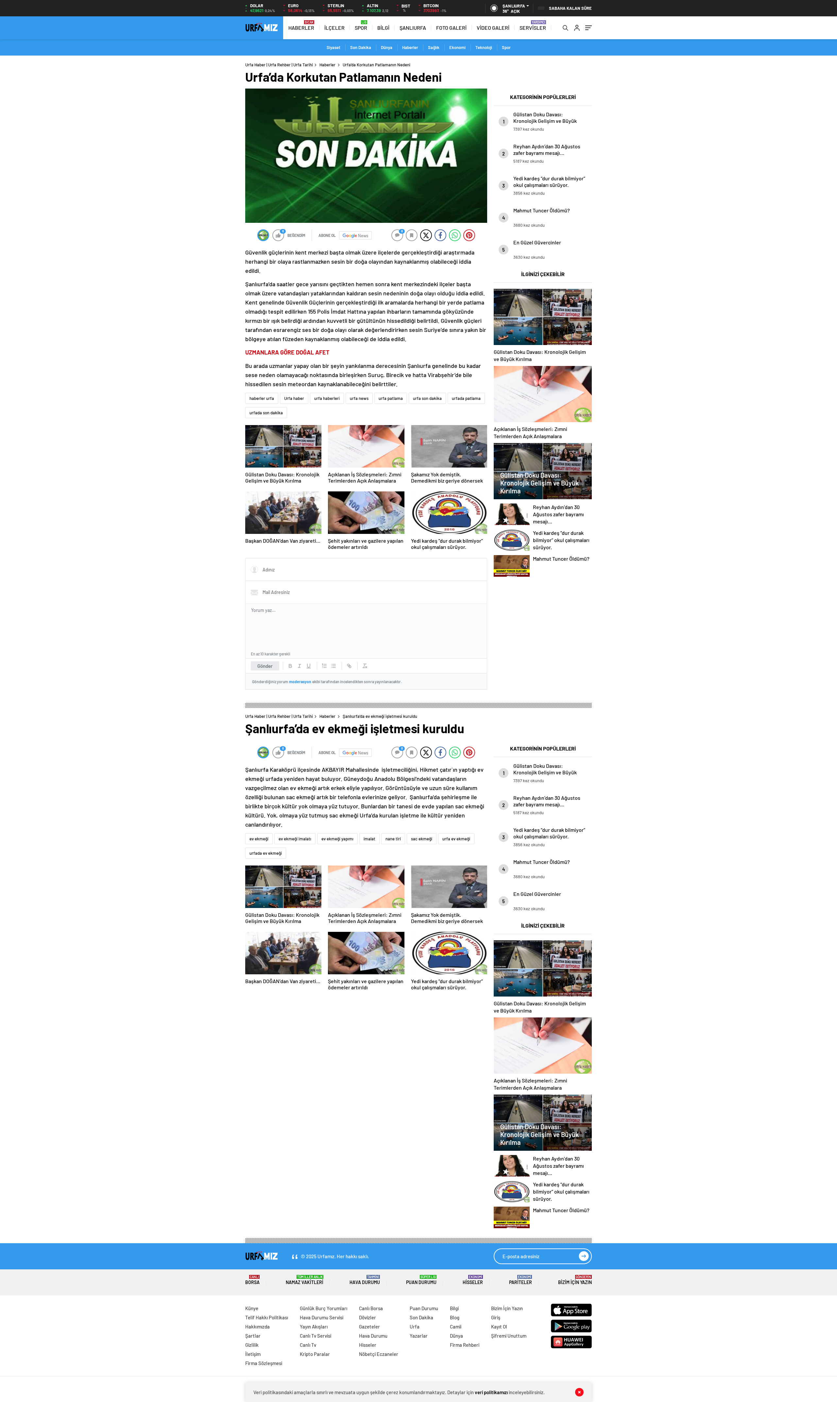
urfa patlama (391, 398)
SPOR (361, 28)
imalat (369, 838)
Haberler (410, 47)
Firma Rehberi (464, 1345)
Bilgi (454, 1308)
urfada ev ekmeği (265, 853)
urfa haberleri (327, 398)
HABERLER (301, 28)
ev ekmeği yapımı (337, 838)
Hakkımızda (257, 1326)
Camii (455, 1326)
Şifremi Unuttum (508, 1336)
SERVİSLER (533, 28)
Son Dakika (360, 47)
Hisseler (473, 1280)
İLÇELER (334, 28)
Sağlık (433, 47)
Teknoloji (483, 47)
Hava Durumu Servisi (321, 1317)
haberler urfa (261, 398)
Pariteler (520, 1280)
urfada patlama (466, 398)
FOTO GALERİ (451, 28)
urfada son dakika (266, 412)
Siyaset (333, 47)
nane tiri (393, 838)
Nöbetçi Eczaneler (378, 1354)
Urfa (414, 1326)
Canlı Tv (308, 1345)
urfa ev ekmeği (456, 838)
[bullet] (333, 666)
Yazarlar (419, 1336)
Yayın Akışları (314, 1326)
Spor (506, 47)
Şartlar (253, 1336)
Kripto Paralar (315, 1354)
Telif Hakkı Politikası (266, 1317)
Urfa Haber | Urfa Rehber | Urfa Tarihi (279, 64)
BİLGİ (383, 28)
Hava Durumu (365, 1280)
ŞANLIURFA (413, 28)
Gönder (265, 666)
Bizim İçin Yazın (575, 1280)
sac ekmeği (421, 838)
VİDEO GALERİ (493, 28)
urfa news (359, 398)
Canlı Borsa (371, 1308)
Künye (251, 1308)
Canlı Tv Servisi (315, 1336)
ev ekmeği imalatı (295, 838)
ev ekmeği (258, 838)
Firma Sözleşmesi (263, 1363)
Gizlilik (252, 1345)
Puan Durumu (421, 1280)
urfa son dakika (427, 398)
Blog (454, 1317)
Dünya (386, 47)
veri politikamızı (492, 1392)
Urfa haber (294, 398)
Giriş (495, 1317)
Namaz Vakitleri (304, 1280)
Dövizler (367, 1317)
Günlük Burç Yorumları (323, 1308)
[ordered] (324, 666)
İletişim (253, 1354)
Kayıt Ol (499, 1326)
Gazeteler (369, 1326)
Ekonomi (457, 47)
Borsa (252, 1280)
